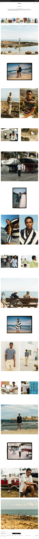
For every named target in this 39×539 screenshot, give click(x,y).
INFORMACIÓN (2, 535)
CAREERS (12, 535)
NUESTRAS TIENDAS (8, 535)
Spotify (30, 535)
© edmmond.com (36, 535)
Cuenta (5, 535)
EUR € (1, 536)
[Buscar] (34, 3)
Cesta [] (37, 3)
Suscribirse (16, 533)
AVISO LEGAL (15, 535)
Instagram (27, 535)
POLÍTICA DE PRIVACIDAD (19, 535)
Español (5, 536)
